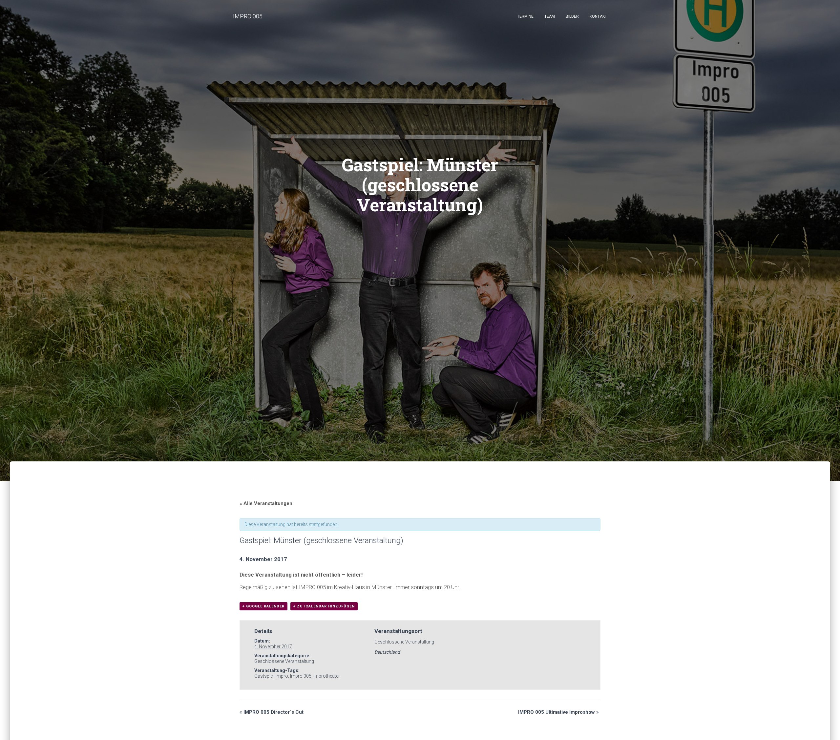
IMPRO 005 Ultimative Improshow (558, 712)
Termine (525, 16)
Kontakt (598, 16)
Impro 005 (300, 676)
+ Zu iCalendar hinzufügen (324, 606)
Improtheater (326, 676)
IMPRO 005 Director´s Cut (272, 712)
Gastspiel (264, 676)
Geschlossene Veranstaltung (284, 661)
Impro (282, 676)
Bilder (572, 16)
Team (549, 16)
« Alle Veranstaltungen (266, 503)
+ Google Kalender (263, 606)
